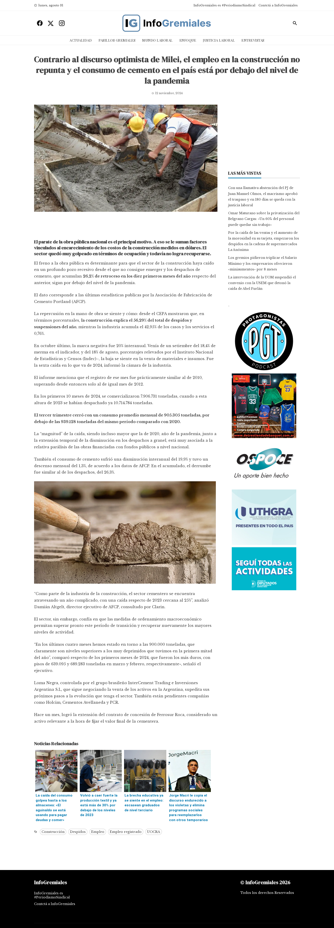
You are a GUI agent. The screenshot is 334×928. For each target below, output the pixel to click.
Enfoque (187, 40)
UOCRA (153, 832)
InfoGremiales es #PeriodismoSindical (224, 5)
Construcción (53, 832)
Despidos (78, 832)
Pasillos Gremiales (117, 40)
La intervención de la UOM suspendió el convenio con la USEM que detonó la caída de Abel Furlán (262, 283)
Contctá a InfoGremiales (278, 5)
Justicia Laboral (219, 40)
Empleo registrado (126, 832)
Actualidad (81, 40)
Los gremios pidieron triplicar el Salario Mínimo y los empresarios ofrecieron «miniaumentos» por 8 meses (262, 263)
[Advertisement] (125, 226)
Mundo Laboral (157, 40)
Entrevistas (253, 40)
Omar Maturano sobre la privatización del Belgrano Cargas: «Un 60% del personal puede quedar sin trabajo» (263, 219)
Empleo (97, 832)
